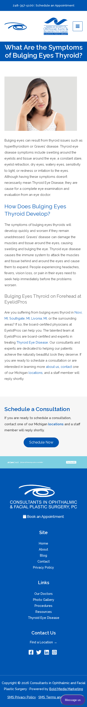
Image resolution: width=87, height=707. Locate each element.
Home (43, 543)
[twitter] (39, 652)
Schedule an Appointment (55, 5)
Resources (43, 612)
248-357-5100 (23, 5)
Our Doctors (43, 594)
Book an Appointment (45, 517)
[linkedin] (47, 652)
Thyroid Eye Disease (43, 618)
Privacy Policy (43, 567)
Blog (43, 555)
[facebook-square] (31, 652)
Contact (43, 561)
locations (56, 424)
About (43, 549)
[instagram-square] (55, 652)
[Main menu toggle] (78, 26)
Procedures (43, 606)
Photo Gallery (43, 600)
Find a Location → (43, 642)
